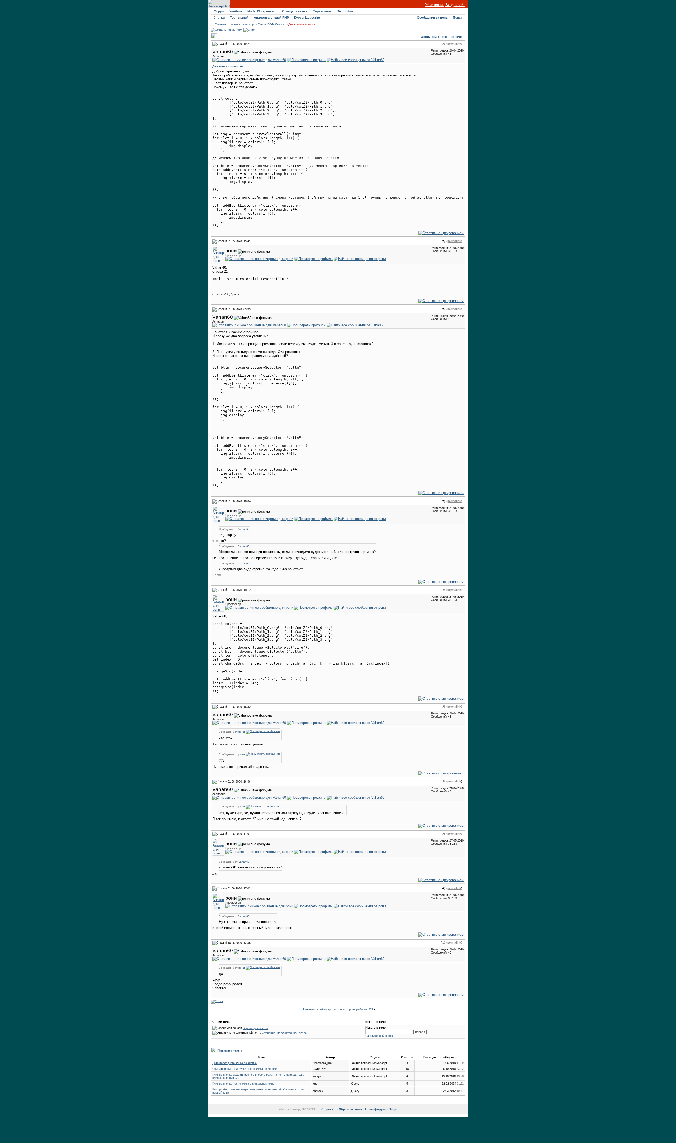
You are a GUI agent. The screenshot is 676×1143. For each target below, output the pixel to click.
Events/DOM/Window (271, 24)
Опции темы (430, 36)
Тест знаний (239, 18)
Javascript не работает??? (355, 1009)
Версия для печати (255, 1028)
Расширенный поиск (379, 1035)
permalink (454, 43)
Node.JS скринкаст (262, 11)
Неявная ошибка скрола (319, 1009)
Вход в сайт (455, 5)
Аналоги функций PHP (271, 18)
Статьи (219, 18)
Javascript (248, 24)
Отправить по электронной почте (284, 1032)
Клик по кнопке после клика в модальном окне (243, 1083)
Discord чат (346, 11)
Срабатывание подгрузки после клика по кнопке (244, 1068)
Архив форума (375, 1109)
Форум (219, 11)
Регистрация (434, 5)
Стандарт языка (294, 11)
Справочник (322, 11)
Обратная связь (350, 1109)
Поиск (457, 18)
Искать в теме (452, 36)
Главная (220, 24)
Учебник (235, 11)
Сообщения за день (432, 18)
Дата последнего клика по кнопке (234, 1063)
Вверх (393, 1109)
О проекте (328, 1109)
